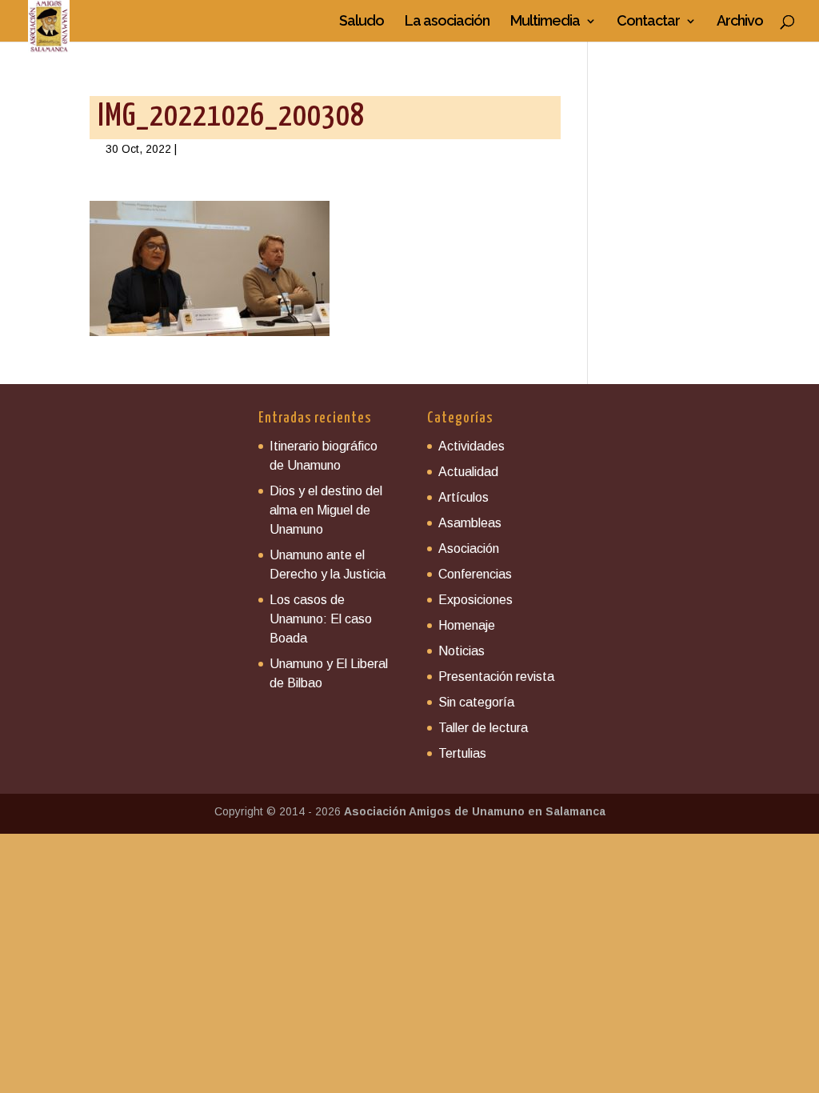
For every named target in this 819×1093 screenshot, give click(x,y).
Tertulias (462, 753)
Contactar (648, 22)
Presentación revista (496, 676)
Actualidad (468, 471)
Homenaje (466, 625)
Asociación (468, 548)
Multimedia (545, 22)
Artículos (463, 497)
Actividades (471, 446)
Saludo (361, 22)
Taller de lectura (483, 728)
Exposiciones (475, 600)
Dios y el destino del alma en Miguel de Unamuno (326, 510)
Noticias (461, 651)
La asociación (447, 22)
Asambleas (469, 523)
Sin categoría (476, 702)
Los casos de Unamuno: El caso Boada (321, 619)
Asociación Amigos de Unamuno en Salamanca (474, 811)
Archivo (740, 22)
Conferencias (475, 574)
